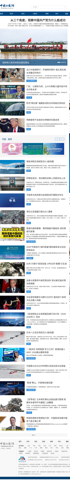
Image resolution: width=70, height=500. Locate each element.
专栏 (56, 14)
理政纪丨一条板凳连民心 (61, 24)
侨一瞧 (29, 97)
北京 (29, 445)
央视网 (56, 451)
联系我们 (9, 448)
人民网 (29, 451)
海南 (41, 447)
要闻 (28, 112)
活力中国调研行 (31, 80)
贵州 (57, 447)
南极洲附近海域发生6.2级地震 (40, 161)
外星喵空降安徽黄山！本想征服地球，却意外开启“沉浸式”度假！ (43, 387)
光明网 (20, 453)
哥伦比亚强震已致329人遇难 (39, 211)
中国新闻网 (36, 453)
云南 (62, 447)
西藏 (67, 447)
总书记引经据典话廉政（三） (37, 25)
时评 (11, 14)
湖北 (20, 447)
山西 (44, 445)
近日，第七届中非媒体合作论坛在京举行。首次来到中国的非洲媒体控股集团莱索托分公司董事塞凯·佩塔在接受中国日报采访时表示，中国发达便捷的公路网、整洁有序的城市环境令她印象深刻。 (46, 236)
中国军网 (27, 453)
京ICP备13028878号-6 (64, 459)
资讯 (22, 14)
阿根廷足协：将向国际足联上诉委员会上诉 (45, 178)
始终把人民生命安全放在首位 (16, 62)
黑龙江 (61, 445)
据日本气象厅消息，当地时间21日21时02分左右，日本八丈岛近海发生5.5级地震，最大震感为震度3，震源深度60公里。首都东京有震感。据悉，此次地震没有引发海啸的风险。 (46, 338)
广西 (36, 447)
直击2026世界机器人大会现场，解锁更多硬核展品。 (40, 355)
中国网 (42, 451)
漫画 (66, 14)
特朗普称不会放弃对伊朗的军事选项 (42, 120)
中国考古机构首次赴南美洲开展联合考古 (44, 195)
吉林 (55, 445)
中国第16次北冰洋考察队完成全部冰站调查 (45, 366)
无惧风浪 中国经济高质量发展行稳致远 (43, 24)
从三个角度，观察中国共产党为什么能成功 (38, 20)
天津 (34, 445)
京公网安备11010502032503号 (35, 459)
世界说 (29, 412)
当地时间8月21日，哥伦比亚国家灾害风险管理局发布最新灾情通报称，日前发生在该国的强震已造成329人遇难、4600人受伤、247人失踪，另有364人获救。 (46, 218)
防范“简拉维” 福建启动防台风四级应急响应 (45, 103)
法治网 (52, 453)
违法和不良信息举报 (32, 457)
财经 (43, 441)
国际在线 (49, 451)
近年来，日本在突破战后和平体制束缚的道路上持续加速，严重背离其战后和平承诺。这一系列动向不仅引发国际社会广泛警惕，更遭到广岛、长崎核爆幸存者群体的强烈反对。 (46, 407)
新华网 (36, 451)
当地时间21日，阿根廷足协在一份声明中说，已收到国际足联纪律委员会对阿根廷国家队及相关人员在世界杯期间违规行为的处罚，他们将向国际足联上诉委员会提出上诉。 (46, 184)
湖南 (25, 447)
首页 (1, 14)
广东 (30, 447)
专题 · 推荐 (7, 139)
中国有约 (29, 258)
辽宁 (50, 445)
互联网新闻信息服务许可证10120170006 (49, 457)
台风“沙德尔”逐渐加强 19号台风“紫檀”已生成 (46, 264)
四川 (51, 447)
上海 (67, 445)
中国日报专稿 (31, 241)
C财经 (35, 14)
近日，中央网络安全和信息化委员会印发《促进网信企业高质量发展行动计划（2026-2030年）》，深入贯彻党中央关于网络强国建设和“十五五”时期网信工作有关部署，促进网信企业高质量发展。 (46, 322)
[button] (58, 62)
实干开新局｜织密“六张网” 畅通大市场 (18, 25)
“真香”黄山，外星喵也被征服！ (40, 383)
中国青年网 (64, 451)
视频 (46, 14)
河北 (39, 445)
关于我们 (3, 448)
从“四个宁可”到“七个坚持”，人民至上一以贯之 (20, 24)
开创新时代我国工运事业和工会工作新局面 (57, 25)
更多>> (34, 435)
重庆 (46, 447)
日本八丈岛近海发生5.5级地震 (40, 332)
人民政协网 (45, 453)
